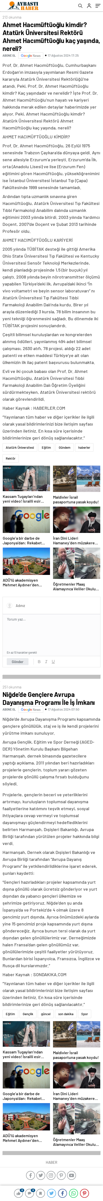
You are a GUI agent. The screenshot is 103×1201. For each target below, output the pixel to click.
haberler (84, 447)
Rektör (11, 458)
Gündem (64, 447)
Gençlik (28, 1014)
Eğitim (46, 447)
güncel (45, 1014)
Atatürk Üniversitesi (20, 447)
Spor (84, 1014)
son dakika (66, 1014)
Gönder (18, 661)
